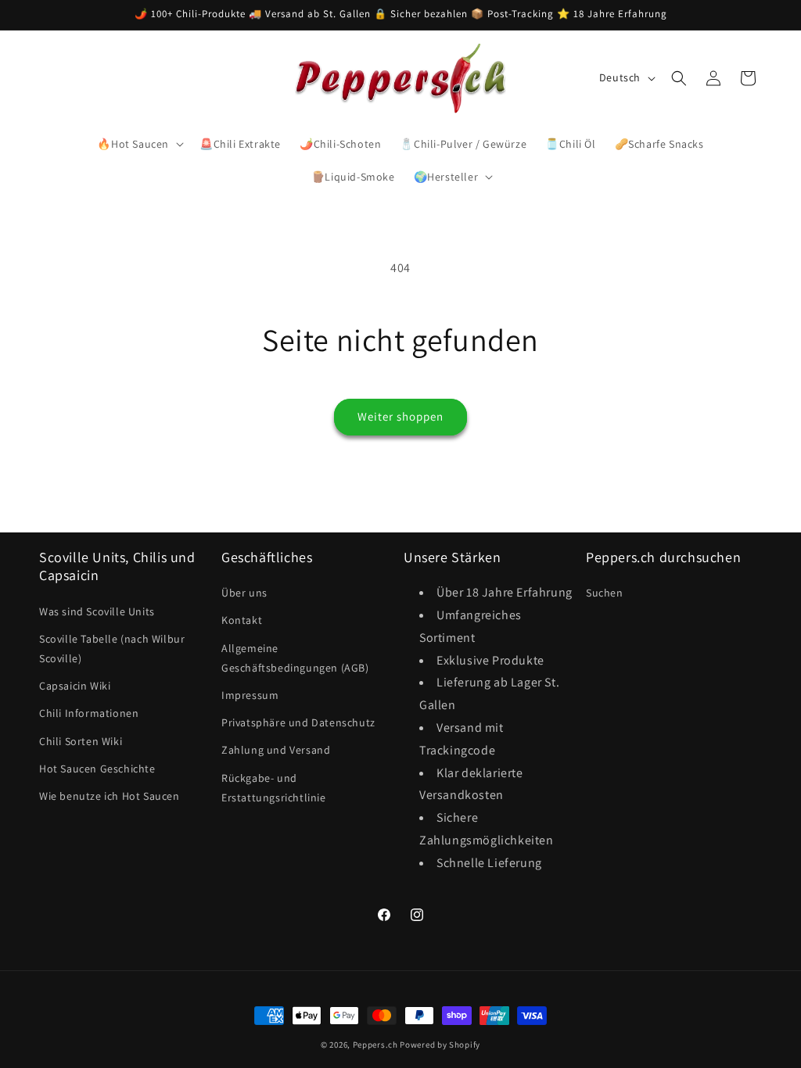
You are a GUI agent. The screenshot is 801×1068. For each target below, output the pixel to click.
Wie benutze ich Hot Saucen (109, 796)
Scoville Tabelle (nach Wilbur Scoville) (112, 648)
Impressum (249, 695)
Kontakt (241, 620)
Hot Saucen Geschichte (97, 769)
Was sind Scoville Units (97, 611)
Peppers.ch (375, 1044)
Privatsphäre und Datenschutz (298, 722)
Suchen (604, 593)
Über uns (244, 593)
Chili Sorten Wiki (80, 741)
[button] (139, 143)
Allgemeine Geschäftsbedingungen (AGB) (295, 658)
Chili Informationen (88, 713)
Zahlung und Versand (275, 750)
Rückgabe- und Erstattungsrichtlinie (273, 788)
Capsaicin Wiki (74, 686)
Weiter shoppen (400, 416)
